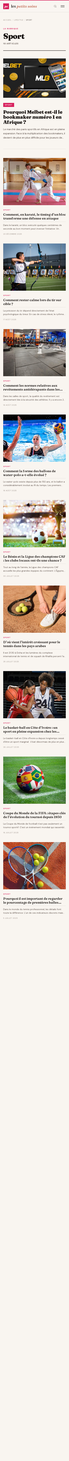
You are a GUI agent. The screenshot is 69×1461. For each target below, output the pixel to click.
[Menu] (62, 6)
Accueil (7, 20)
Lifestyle (18, 20)
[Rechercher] (55, 6)
